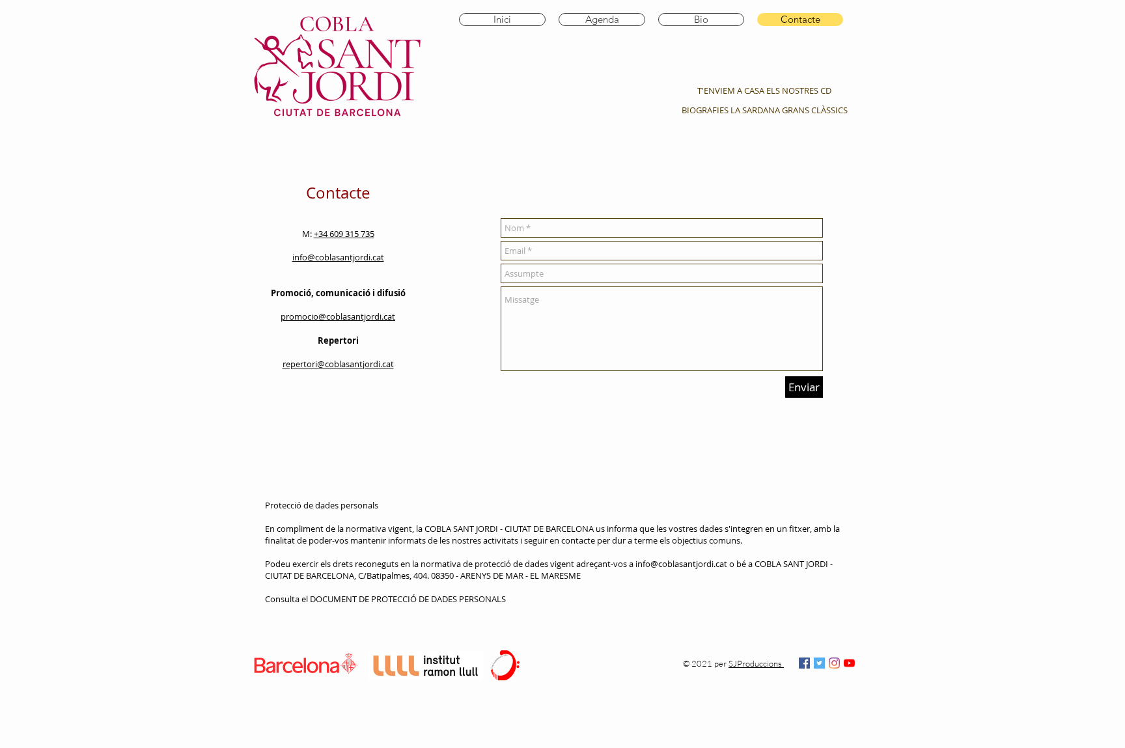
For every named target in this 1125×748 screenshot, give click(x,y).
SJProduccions (756, 663)
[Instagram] (834, 663)
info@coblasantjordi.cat (681, 564)
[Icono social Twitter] (819, 663)
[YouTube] (849, 663)
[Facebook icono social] (804, 663)
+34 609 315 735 (344, 234)
